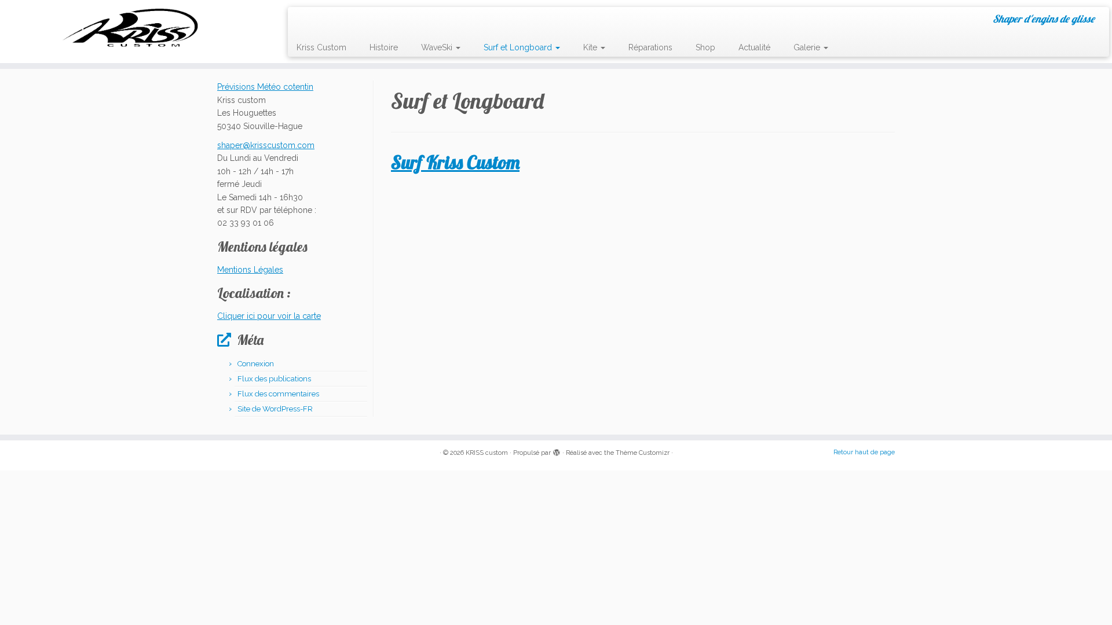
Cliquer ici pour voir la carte (269, 316)
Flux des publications (274, 378)
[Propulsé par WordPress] (557, 451)
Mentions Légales (250, 269)
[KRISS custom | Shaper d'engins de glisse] (128, 27)
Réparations (650, 47)
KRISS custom (487, 453)
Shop (705, 47)
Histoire (384, 47)
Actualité (754, 47)
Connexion (255, 363)
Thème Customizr (643, 453)
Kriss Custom (321, 47)
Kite (591, 47)
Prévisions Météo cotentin (265, 86)
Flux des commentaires (278, 393)
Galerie (807, 47)
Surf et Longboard (519, 47)
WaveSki (438, 47)
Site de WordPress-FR (275, 409)
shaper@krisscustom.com (265, 145)
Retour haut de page (864, 452)
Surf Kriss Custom (455, 162)
